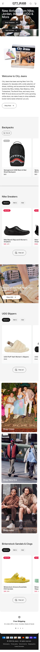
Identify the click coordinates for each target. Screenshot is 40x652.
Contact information (19, 646)
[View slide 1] (16, 628)
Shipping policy (31, 644)
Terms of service (23, 644)
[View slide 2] (18, 628)
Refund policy (6, 644)
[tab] (6, 203)
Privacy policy (14, 644)
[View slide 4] (23, 628)
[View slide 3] (20, 628)
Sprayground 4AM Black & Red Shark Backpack (15, 171)
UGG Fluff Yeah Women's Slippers (16, 357)
